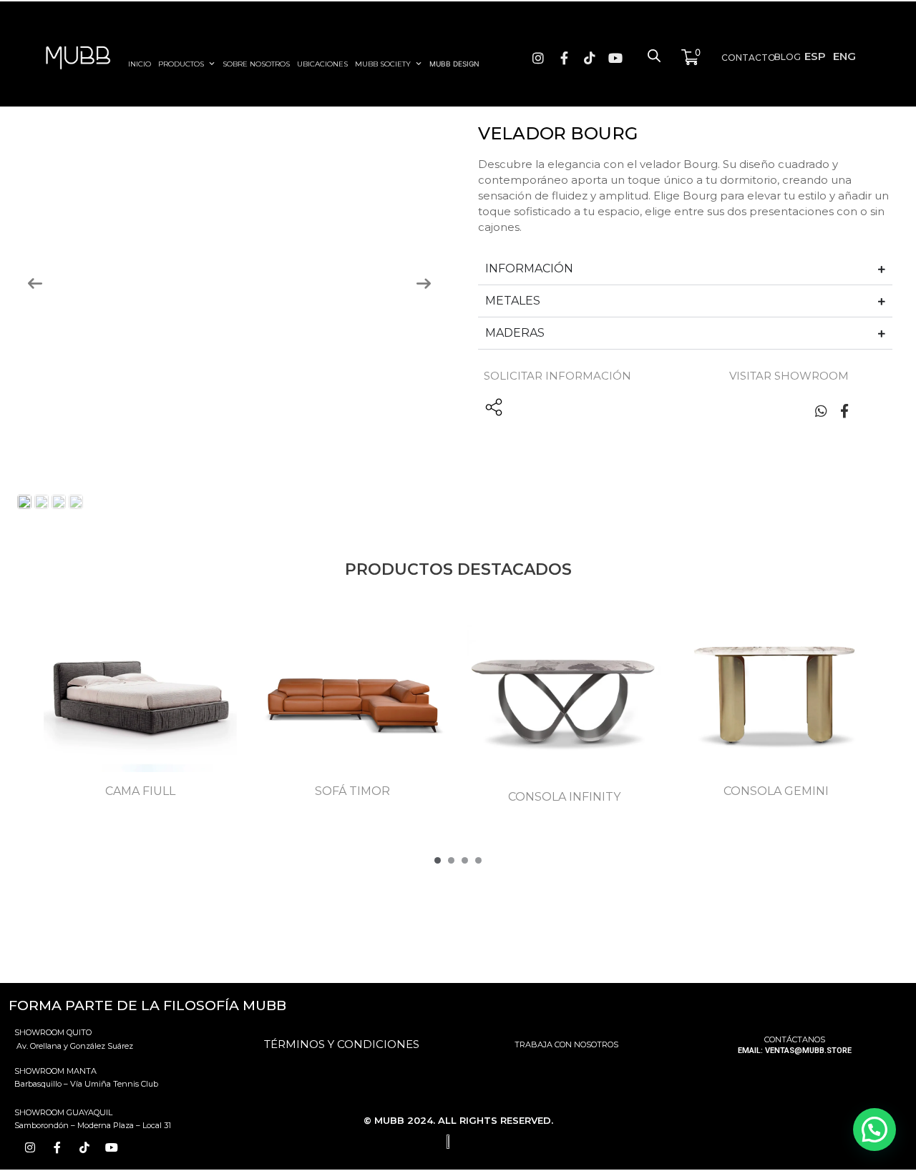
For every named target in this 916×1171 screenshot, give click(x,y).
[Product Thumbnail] (30, 133)
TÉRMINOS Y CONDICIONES (341, 1044)
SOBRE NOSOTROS (256, 64)
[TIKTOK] (587, 58)
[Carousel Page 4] (478, 860)
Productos (181, 64)
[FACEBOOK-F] (561, 58)
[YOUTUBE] (612, 58)
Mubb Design (454, 63)
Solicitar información (557, 375)
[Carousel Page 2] (451, 860)
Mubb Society (383, 64)
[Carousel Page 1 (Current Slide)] (437, 860)
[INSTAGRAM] (535, 58)
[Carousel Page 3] (465, 860)
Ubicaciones (322, 64)
